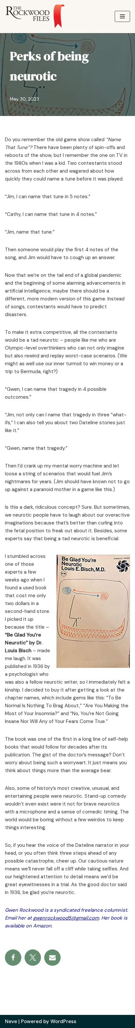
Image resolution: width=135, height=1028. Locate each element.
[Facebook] (13, 957)
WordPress (63, 1021)
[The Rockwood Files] (39, 17)
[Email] (52, 957)
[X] (33, 957)
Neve (11, 1021)
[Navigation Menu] (122, 16)
